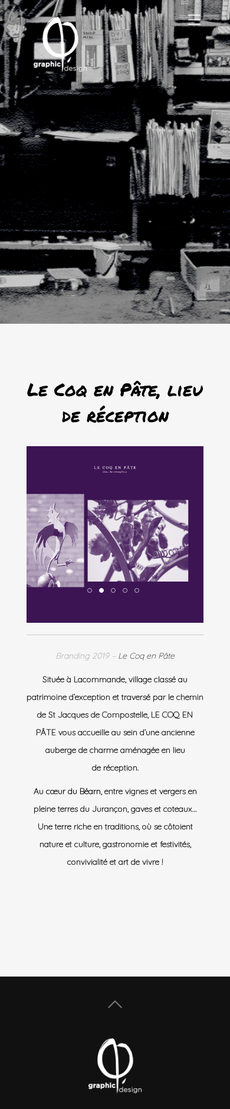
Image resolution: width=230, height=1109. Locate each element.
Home (115, 1004)
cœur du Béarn (73, 791)
